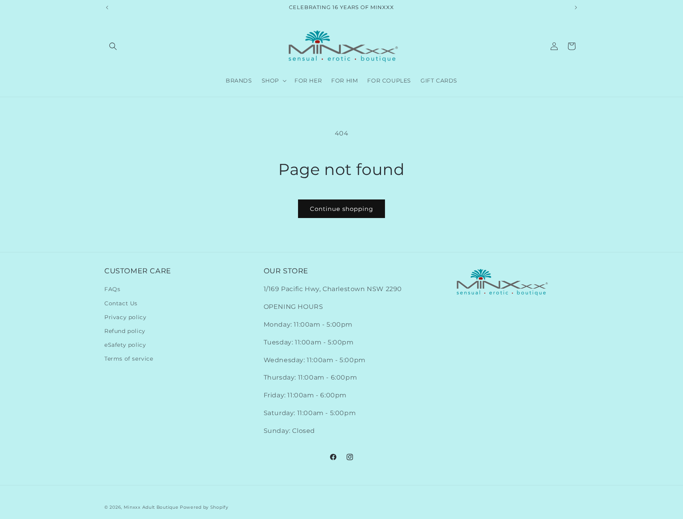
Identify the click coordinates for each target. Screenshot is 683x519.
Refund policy (124, 331)
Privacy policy (125, 317)
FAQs (112, 289)
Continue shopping (341, 208)
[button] (113, 46)
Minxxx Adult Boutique (151, 507)
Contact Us (121, 303)
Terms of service (128, 358)
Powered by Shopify (204, 507)
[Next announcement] (576, 7)
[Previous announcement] (107, 7)
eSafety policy (125, 344)
